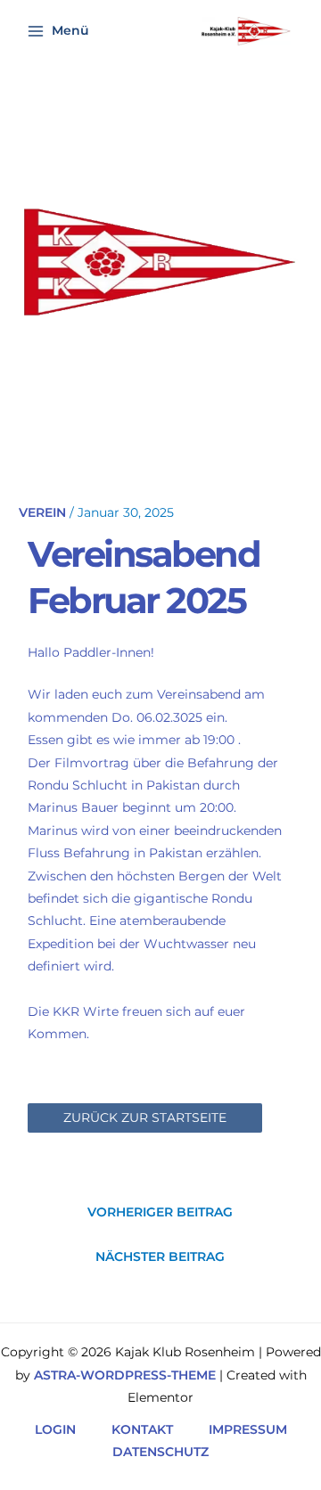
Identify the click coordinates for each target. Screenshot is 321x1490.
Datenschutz (160, 1452)
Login (55, 1429)
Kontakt (142, 1429)
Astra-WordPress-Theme (125, 1375)
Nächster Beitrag (160, 1256)
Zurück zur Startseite (144, 1117)
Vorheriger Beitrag (160, 1212)
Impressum (248, 1429)
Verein (42, 512)
